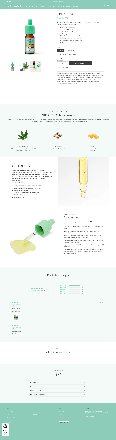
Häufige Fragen (63, 411)
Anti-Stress (10, 422)
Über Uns (35, 411)
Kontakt (61, 420)
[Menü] (8, 424)
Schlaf (8, 420)
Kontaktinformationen (45, 433)
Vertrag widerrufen (64, 422)
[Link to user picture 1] (15, 317)
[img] (16, 302)
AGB (72, 433)
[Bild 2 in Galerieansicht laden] (24, 66)
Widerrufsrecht (55, 433)
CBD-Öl (9, 414)
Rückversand (62, 417)
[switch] (5, 434)
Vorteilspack (70, 50)
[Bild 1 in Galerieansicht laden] (12, 66)
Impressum (82, 433)
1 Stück (60, 50)
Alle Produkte (10, 411)
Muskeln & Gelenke (12, 417)
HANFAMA (37, 433)
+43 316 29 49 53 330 (91, 416)
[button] (61, 18)
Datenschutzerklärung (65, 433)
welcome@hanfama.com (91, 419)
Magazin (35, 414)
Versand (61, 414)
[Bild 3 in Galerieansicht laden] (35, 66)
